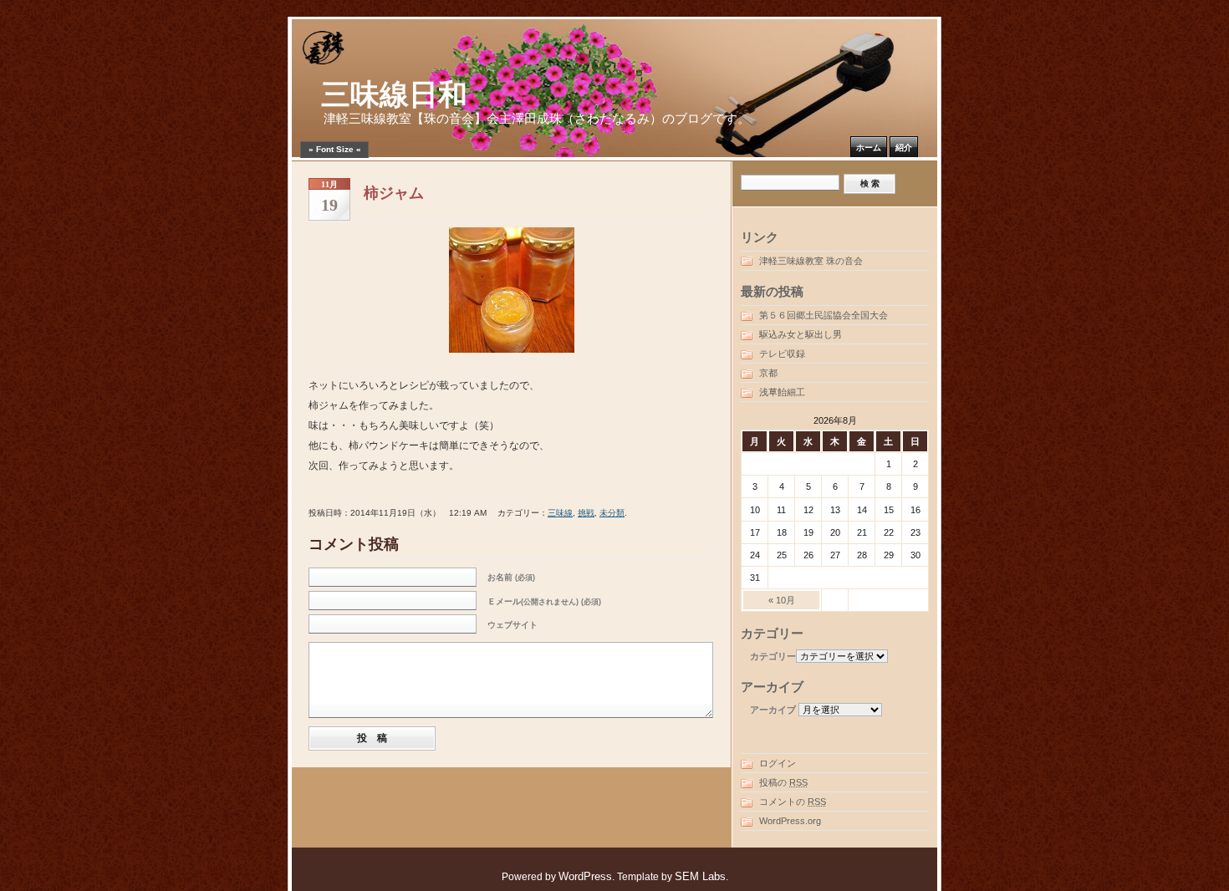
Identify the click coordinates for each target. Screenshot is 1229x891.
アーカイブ (773, 710)
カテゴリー (773, 656)
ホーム (868, 147)
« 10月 (781, 600)
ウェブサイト (512, 624)
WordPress (585, 876)
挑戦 (586, 512)
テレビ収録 (782, 354)
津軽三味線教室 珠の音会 (811, 261)
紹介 (903, 147)
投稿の (783, 782)
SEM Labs (700, 876)
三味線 (560, 512)
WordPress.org (790, 821)
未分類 (612, 512)
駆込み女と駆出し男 (800, 334)
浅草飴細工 (782, 392)
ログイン (777, 763)
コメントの (792, 802)
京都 (768, 373)
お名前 (511, 577)
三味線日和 (394, 95)
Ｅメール (544, 601)
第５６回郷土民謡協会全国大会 (823, 315)
